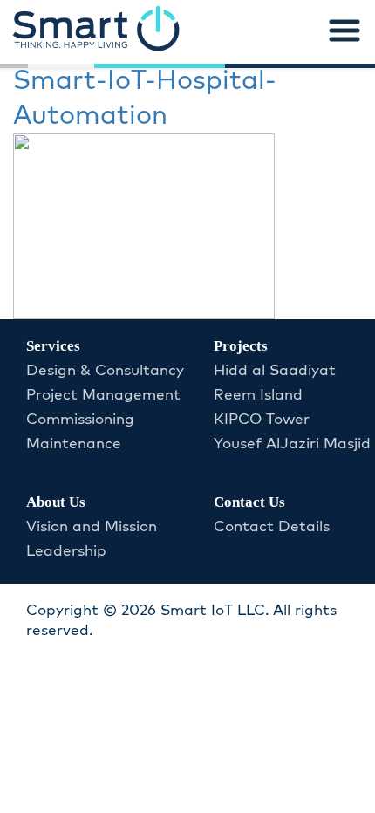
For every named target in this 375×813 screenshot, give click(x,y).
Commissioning (80, 419)
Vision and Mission (91, 527)
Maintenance (73, 444)
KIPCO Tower (262, 419)
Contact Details (272, 527)
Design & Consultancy (105, 371)
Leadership (66, 551)
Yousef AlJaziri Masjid (292, 444)
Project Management (103, 395)
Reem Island (258, 395)
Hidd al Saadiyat (275, 371)
